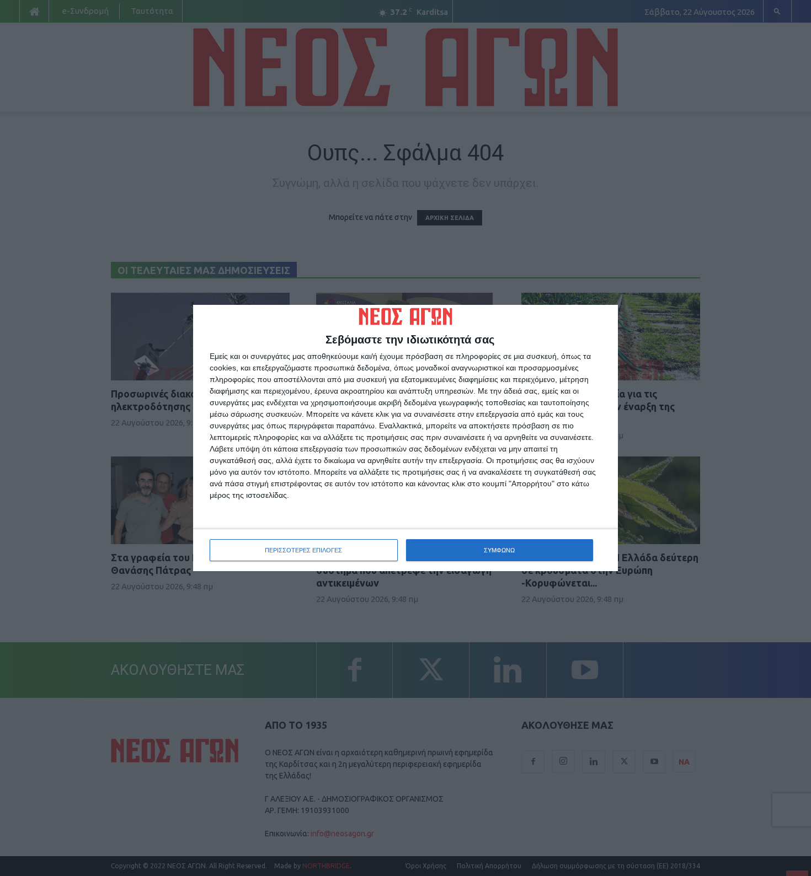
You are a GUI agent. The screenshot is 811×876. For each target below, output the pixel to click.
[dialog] (405, 438)
